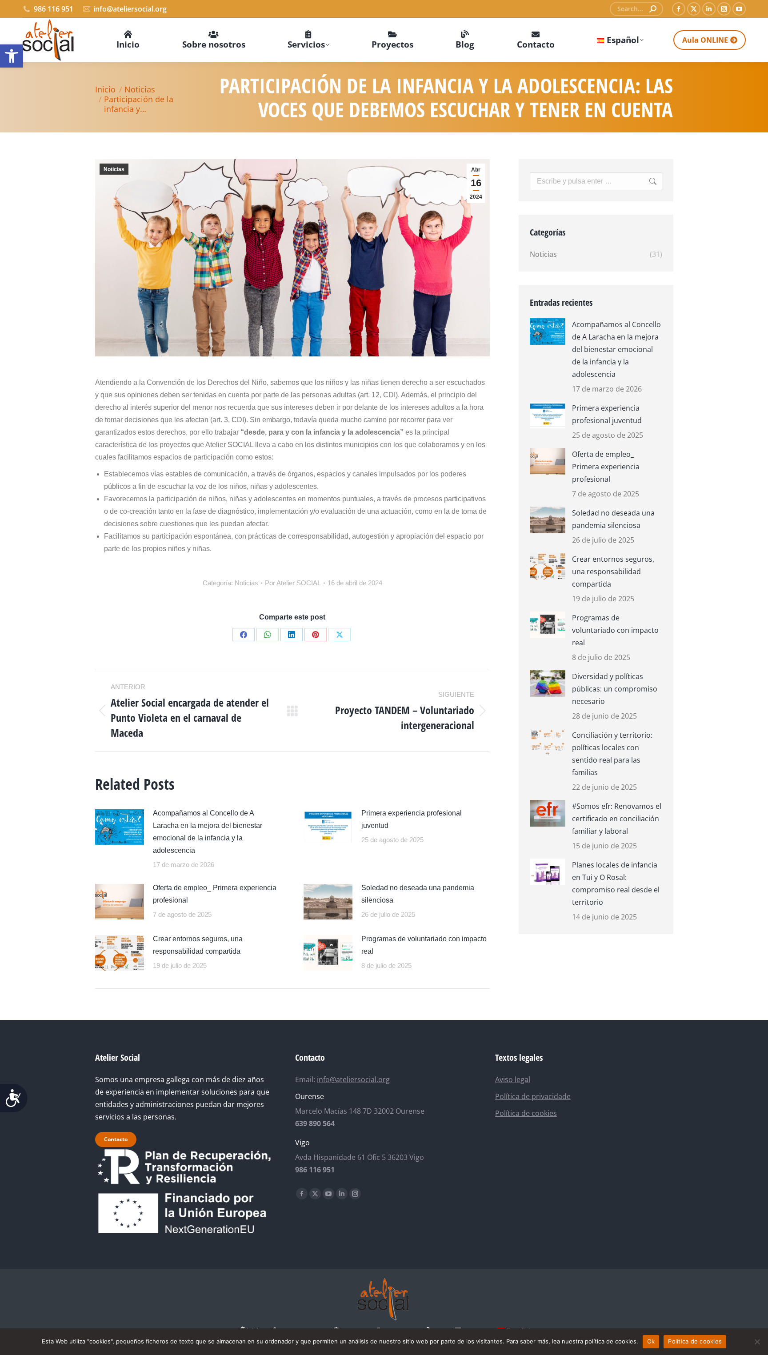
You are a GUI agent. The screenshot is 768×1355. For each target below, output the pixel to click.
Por (293, 583)
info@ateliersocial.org (130, 9)
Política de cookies (526, 1113)
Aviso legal (512, 1079)
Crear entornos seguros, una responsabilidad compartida (198, 945)
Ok (651, 1341)
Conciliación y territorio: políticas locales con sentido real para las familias (612, 753)
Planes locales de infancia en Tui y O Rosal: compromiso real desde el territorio (616, 883)
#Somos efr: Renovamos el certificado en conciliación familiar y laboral (616, 818)
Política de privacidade (533, 1096)
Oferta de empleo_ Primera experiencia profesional (214, 894)
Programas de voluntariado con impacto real (424, 945)
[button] (11, 56)
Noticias (114, 169)
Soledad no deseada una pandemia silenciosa (417, 894)
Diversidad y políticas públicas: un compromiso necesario (614, 689)
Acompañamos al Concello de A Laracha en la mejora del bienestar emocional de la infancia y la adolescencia (207, 831)
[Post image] (119, 827)
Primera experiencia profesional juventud (411, 819)
